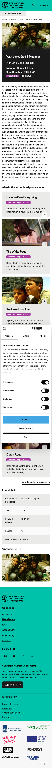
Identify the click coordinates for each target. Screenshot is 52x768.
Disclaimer (7, 708)
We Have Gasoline (18, 309)
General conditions (11, 712)
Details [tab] (26, 336)
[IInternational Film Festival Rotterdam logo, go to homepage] (13, 5)
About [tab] (43, 336)
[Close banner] (48, 328)
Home (4, 19)
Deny (26, 437)
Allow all (26, 419)
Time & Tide (12, 76)
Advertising (8, 635)
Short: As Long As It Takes (18, 202)
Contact (6, 640)
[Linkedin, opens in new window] (32, 656)
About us (7, 614)
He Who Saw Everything (21, 197)
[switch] (45, 391)
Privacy (5, 717)
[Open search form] (33, 5)
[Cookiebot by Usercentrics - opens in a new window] (31, 328)
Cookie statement (10, 704)
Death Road (13, 454)
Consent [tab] (9, 336)
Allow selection (26, 428)
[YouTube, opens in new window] (14, 656)
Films (13, 19)
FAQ (4, 624)
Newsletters (8, 619)
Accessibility (8, 629)
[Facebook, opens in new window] (23, 656)
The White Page (16, 251)
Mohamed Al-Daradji (16, 68)
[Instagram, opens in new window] (5, 656)
